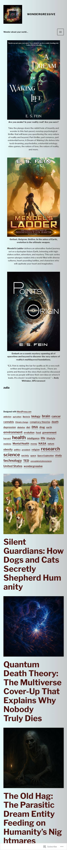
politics (17, 449)
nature (51, 443)
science (11, 454)
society (25, 455)
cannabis (8, 421)
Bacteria (26, 417)
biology (36, 416)
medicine (7, 444)
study (58, 455)
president (26, 450)
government (49, 432)
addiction (7, 417)
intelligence (33, 438)
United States (12, 466)
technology (12, 460)
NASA (42, 443)
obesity (8, 449)
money (34, 444)
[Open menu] (60, 32)
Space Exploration (45, 455)
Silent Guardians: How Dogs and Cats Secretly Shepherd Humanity (33, 564)
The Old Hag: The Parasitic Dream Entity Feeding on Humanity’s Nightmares (32, 818)
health (19, 437)
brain (46, 416)
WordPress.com (24, 411)
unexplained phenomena (41, 461)
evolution (29, 432)
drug (42, 427)
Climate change (21, 422)
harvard (7, 438)
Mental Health (21, 443)
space (33, 455)
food (38, 432)
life (43, 438)
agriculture (17, 417)
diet (28, 427)
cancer (56, 416)
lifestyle (51, 438)
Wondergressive (41, 14)
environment (12, 432)
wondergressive (33, 466)
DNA (35, 427)
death (55, 421)
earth (49, 427)
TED (26, 461)
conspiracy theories (40, 422)
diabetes (21, 427)
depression (9, 427)
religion (36, 449)
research (50, 448)
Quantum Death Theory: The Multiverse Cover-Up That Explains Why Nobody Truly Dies (32, 691)
